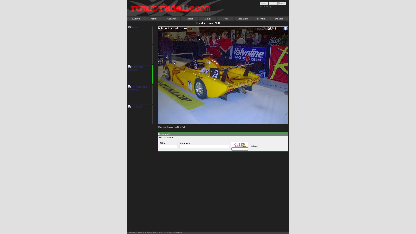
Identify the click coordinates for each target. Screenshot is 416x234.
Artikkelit (243, 19)
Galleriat (171, 19)
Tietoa (225, 19)
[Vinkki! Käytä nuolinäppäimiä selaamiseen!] (164, 73)
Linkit (207, 19)
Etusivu (136, 19)
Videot (190, 19)
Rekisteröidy (265, 6)
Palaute (279, 19)
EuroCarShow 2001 (208, 23)
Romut (153, 19)
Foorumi (261, 19)
